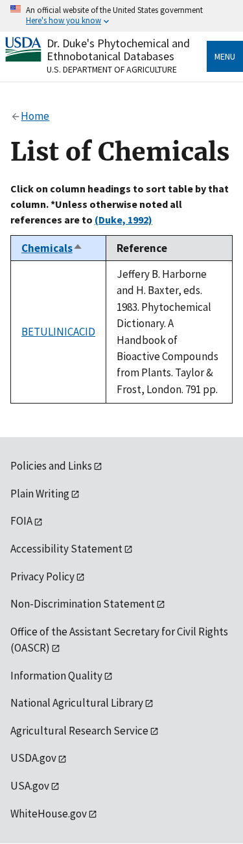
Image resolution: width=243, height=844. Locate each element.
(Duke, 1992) (123, 219)
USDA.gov (33, 758)
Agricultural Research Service (79, 731)
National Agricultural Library (76, 703)
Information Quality (56, 675)
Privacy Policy (42, 576)
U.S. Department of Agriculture (112, 69)
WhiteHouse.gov (48, 813)
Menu (224, 56)
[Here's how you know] (121, 16)
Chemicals (52, 248)
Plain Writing (39, 493)
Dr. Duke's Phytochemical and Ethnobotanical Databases (118, 49)
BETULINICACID (58, 332)
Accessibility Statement (66, 549)
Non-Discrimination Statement (82, 604)
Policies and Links (51, 466)
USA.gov (29, 786)
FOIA (21, 521)
